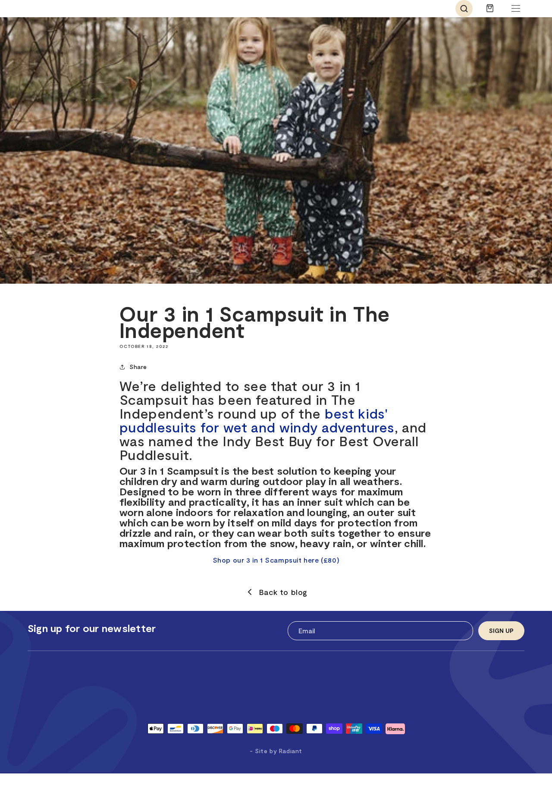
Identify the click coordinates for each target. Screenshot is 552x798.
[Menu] (515, 8)
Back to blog (283, 592)
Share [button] (138, 366)
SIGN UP (501, 630)
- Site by (276, 750)
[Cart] (490, 12)
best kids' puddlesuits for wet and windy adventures (257, 420)
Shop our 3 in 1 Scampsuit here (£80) (276, 560)
